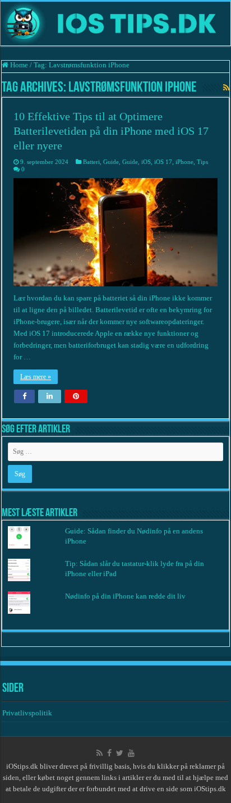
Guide (111, 161)
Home (18, 65)
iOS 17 (163, 161)
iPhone (184, 161)
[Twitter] (119, 753)
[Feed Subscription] (226, 88)
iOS (146, 161)
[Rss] (99, 753)
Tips (202, 161)
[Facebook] (109, 753)
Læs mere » (35, 377)
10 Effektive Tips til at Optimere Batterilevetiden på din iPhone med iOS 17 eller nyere (111, 131)
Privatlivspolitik (28, 713)
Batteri (91, 161)
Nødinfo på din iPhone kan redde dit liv (125, 596)
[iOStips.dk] (115, 23)
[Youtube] (131, 753)
